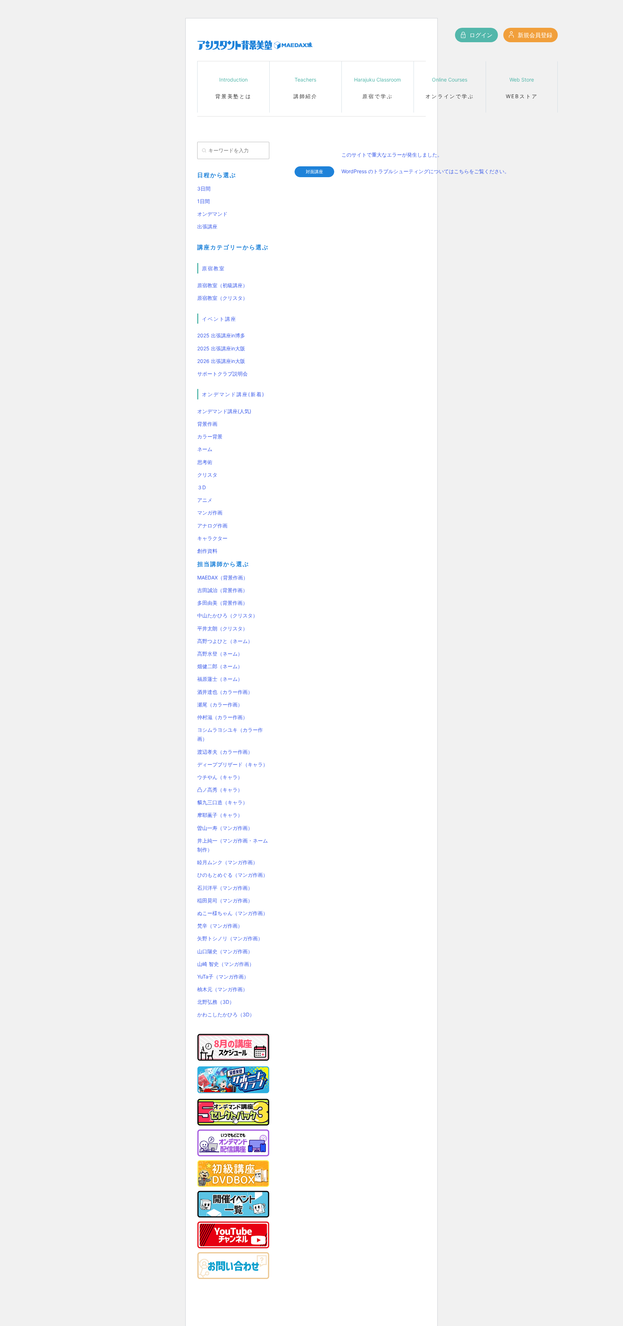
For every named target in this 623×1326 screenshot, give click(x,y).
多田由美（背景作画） (222, 603)
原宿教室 (213, 268)
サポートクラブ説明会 (222, 374)
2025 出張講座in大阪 (221, 348)
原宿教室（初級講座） (222, 285)
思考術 (204, 462)
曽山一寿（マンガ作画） (225, 828)
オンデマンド (212, 214)
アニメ (204, 500)
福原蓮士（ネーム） (220, 679)
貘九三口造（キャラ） (222, 802)
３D (201, 487)
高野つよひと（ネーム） (225, 641)
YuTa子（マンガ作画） (223, 976)
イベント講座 (219, 319)
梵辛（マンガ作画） (220, 926)
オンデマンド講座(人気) (224, 411)
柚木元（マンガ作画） (222, 989)
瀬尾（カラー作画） (220, 704)
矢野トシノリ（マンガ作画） (230, 938)
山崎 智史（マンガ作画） (225, 964)
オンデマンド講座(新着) (233, 394)
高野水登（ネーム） (220, 654)
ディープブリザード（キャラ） (232, 764)
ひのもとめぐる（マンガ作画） (232, 875)
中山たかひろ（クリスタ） (227, 615)
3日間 (204, 188)
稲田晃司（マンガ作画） (225, 900)
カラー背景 (209, 436)
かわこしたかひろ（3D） (226, 1014)
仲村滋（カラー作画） (222, 717)
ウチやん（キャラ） (220, 777)
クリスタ (207, 475)
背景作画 (207, 424)
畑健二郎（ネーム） (220, 666)
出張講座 (207, 226)
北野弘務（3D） (215, 1002)
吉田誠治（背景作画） (222, 590)
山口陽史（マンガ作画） (225, 951)
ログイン (480, 35)
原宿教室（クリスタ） (222, 298)
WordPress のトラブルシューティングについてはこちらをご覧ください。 (425, 171)
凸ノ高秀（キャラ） (220, 790)
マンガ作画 (209, 512)
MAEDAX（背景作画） (222, 577)
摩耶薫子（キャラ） (220, 815)
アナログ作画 (212, 525)
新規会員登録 (534, 35)
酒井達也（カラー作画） (225, 692)
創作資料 (207, 551)
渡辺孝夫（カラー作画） (225, 752)
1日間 (203, 201)
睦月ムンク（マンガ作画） (227, 862)
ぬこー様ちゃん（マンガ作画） (232, 913)
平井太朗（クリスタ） (222, 628)
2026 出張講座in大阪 (221, 361)
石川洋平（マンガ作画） (225, 888)
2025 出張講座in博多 (221, 335)
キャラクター (212, 538)
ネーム (204, 449)
